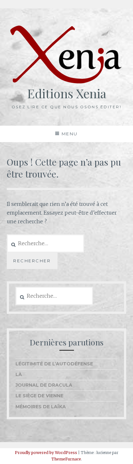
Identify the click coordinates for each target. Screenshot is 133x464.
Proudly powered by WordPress (46, 452)
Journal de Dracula (43, 385)
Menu (70, 133)
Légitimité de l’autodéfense (54, 364)
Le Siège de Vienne (39, 396)
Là (18, 374)
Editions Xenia (66, 93)
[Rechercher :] (54, 296)
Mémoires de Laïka (40, 407)
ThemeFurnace (66, 459)
